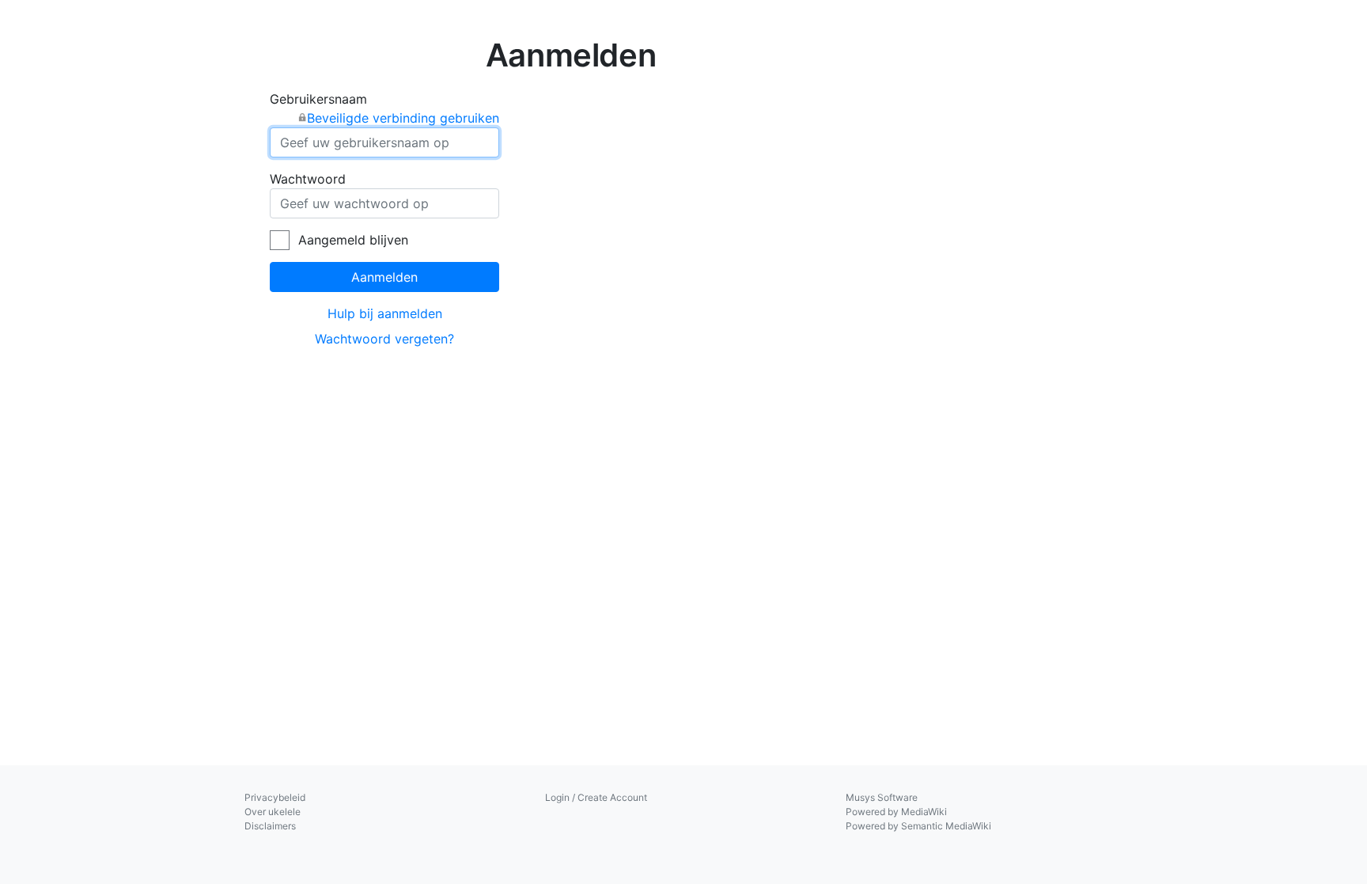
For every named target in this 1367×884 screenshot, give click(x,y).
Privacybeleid (274, 797)
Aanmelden (384, 277)
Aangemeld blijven (353, 240)
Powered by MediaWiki (896, 812)
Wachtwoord (308, 179)
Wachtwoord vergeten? (384, 339)
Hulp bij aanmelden (385, 313)
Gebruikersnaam (384, 108)
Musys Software (882, 797)
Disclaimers (270, 826)
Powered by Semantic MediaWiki (918, 826)
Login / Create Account (596, 797)
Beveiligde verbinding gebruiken (403, 118)
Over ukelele (272, 812)
